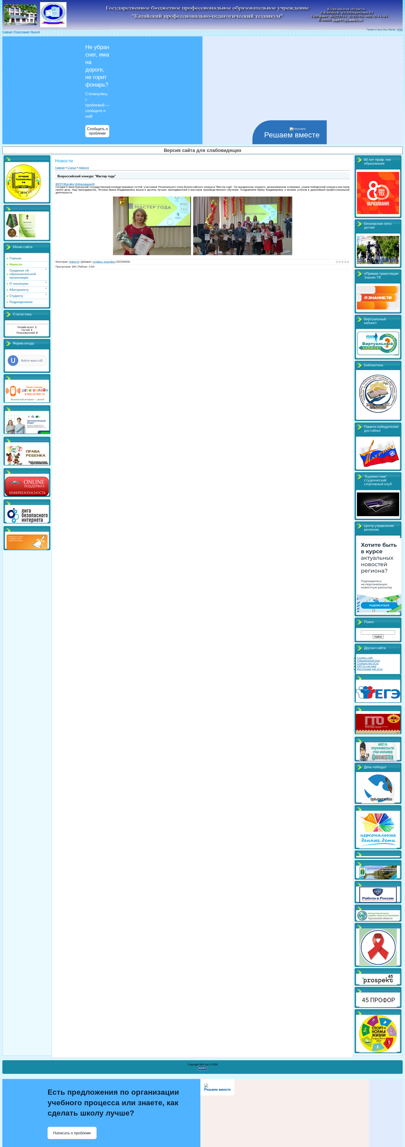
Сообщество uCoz (368, 663)
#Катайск (69, 184)
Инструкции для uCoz (370, 669)
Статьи (72, 167)
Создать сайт (365, 657)
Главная (7, 31)
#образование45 (85, 184)
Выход (35, 31)
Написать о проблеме (72, 1133)
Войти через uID (32, 360)
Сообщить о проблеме (97, 131)
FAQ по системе (366, 666)
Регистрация (21, 31)
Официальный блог (368, 660)
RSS (400, 29)
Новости (84, 167)
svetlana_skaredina (104, 261)
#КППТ (60, 184)
